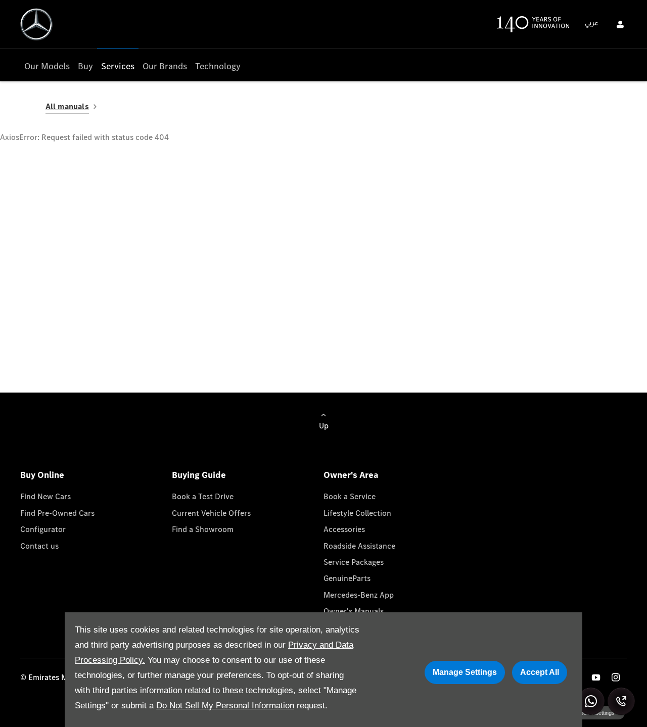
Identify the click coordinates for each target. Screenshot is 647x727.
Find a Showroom (203, 529)
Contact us (39, 546)
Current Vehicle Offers (211, 513)
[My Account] (620, 24)
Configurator (43, 529)
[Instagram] (616, 677)
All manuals (67, 106)
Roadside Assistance (359, 546)
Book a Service (350, 496)
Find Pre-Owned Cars (57, 513)
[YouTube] (596, 677)
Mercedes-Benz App (359, 595)
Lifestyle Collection (357, 513)
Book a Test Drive (203, 496)
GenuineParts (347, 578)
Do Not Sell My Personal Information (225, 705)
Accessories (344, 529)
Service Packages (354, 562)
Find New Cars (45, 496)
